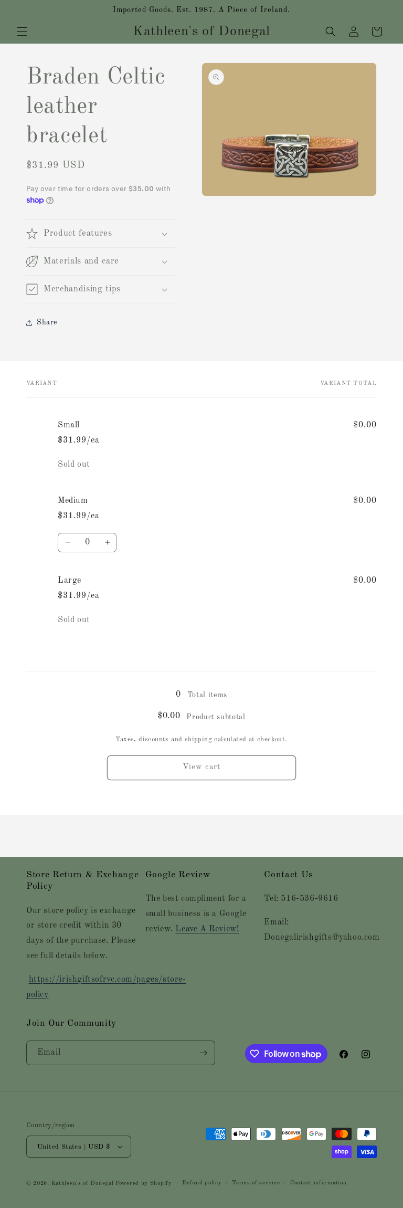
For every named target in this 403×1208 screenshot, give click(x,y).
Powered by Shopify (143, 1183)
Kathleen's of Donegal (83, 1183)
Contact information (318, 1183)
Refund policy (201, 1183)
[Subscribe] (203, 1053)
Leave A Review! (207, 929)
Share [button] (47, 322)
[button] (22, 31)
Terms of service (256, 1183)
